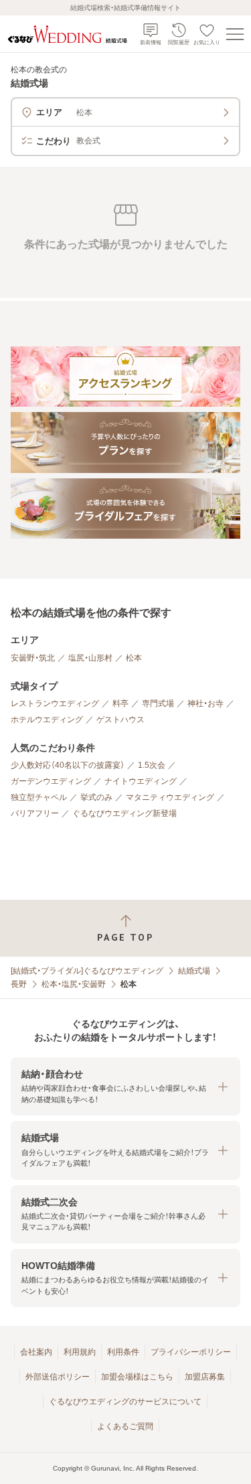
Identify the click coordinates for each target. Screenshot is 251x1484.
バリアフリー (35, 813)
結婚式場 (194, 970)
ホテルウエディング (47, 719)
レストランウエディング (55, 703)
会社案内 (36, 1352)
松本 (134, 658)
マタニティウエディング (170, 797)
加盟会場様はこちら (137, 1376)
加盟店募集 (205, 1376)
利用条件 (123, 1352)
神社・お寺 (205, 703)
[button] (125, 1086)
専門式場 (158, 703)
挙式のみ (96, 797)
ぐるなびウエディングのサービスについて (125, 1401)
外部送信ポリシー (57, 1376)
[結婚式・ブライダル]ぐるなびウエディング (87, 970)
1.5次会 (151, 765)
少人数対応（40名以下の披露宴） (67, 765)
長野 (19, 984)
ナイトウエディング (140, 781)
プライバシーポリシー (191, 1352)
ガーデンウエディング (51, 781)
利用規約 (80, 1352)
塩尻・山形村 (90, 658)
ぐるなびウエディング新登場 (124, 813)
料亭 (120, 703)
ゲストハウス (120, 719)
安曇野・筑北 (33, 658)
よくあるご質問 (125, 1426)
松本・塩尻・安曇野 (73, 984)
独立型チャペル (39, 797)
